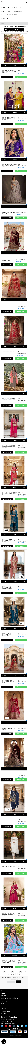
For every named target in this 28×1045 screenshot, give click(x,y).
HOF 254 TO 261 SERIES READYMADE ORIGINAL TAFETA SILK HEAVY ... (9, 821)
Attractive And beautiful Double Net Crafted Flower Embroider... (9, 212)
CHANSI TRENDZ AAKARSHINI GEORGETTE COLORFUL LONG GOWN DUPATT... (8, 961)
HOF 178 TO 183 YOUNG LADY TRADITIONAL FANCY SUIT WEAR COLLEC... (9, 867)
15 (19, 974)
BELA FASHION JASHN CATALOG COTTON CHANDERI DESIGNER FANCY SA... (9, 399)
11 (8, 974)
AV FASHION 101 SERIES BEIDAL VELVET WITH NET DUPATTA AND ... (9, 775)
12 (11, 974)
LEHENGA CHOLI (5, 18)
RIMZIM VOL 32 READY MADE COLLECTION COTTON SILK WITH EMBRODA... (9, 71)
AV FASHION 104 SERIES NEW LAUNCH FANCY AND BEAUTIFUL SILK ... (9, 353)
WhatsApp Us (21, 77)
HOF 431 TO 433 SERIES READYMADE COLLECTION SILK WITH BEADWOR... (9, 540)
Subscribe (18, 982)
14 (16, 974)
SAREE (9, 11)
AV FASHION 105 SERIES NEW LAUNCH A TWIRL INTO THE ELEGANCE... (8, 306)
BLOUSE (3, 11)
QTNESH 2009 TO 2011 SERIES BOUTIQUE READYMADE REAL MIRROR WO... (8, 446)
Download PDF (7, 77)
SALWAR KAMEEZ (18, 11)
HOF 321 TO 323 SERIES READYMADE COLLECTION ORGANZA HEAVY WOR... (7, 587)
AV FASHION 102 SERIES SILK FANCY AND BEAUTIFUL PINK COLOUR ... (8, 728)
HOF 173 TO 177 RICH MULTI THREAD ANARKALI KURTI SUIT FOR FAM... (8, 914)
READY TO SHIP (5, 8)
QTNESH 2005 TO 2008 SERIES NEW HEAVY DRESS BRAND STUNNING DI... (9, 493)
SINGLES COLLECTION (12, 15)
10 (25, 971)
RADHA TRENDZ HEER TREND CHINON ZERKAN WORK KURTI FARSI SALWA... (8, 118)
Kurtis (2, 15)
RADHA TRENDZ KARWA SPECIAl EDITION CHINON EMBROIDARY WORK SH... (9, 165)
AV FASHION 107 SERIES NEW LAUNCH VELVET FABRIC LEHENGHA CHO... (8, 259)
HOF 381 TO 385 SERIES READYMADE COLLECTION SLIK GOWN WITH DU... (9, 634)
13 (13, 974)
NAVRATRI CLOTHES (17, 8)
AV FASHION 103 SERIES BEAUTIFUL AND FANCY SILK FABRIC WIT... (8, 681)
